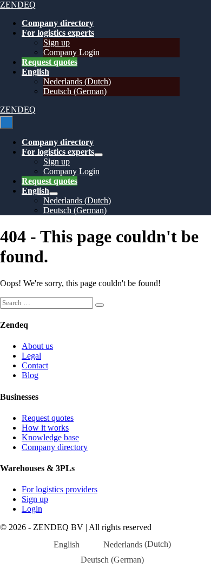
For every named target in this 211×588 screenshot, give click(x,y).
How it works (45, 427)
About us (37, 346)
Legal (31, 355)
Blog (30, 375)
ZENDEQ (18, 4)
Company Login (71, 52)
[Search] (99, 305)
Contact (35, 365)
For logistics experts (58, 32)
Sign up (56, 42)
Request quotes (49, 62)
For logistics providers (59, 489)
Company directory (58, 23)
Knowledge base (50, 437)
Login (32, 508)
